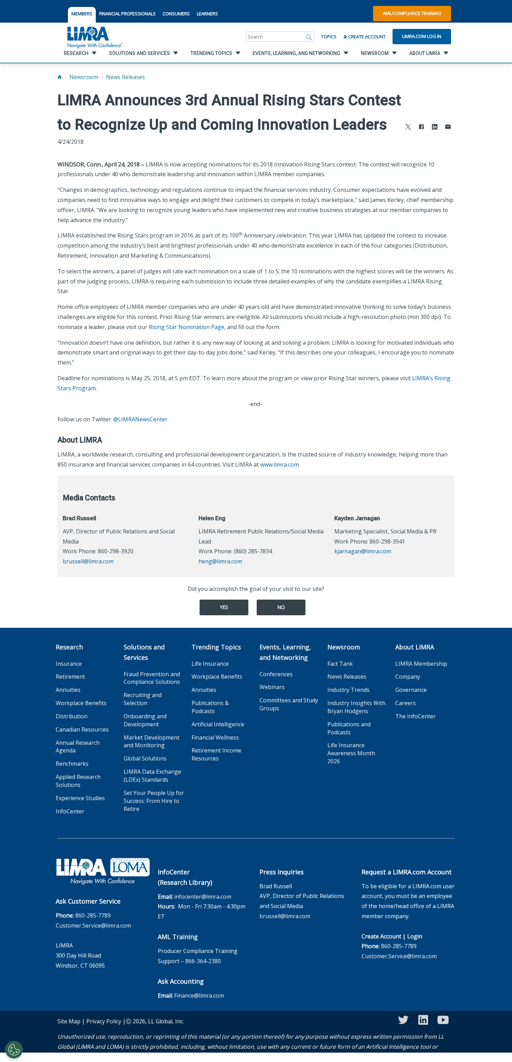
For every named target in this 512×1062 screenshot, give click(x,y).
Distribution (71, 716)
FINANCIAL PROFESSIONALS (127, 13)
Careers (405, 703)
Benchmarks (72, 763)
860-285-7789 (93, 915)
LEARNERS (207, 13)
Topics (328, 36)
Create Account (366, 36)
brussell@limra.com (88, 561)
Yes (224, 607)
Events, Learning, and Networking (285, 652)
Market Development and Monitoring (151, 741)
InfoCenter (70, 811)
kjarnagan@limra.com (362, 551)
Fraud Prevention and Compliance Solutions (152, 678)
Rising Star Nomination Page (186, 327)
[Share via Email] (448, 127)
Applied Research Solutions (78, 781)
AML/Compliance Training (412, 13)
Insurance (69, 663)
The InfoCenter (415, 716)
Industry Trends (348, 690)
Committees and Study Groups (288, 704)
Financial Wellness (215, 737)
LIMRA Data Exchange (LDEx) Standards (152, 775)
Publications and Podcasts (349, 728)
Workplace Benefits (81, 703)
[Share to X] (408, 127)
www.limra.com (279, 464)
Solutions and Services (144, 652)
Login (414, 936)
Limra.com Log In (421, 36)
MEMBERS (81, 13)
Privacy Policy (103, 1021)
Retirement (70, 676)
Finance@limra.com (199, 995)
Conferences (276, 674)
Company (407, 676)
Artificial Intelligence (218, 724)
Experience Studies (80, 798)
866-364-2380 (203, 961)
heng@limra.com (220, 561)
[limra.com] (94, 36)
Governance (411, 690)
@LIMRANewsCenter (140, 419)
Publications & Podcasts (210, 707)
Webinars (272, 687)
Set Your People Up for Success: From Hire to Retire (154, 801)
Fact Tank (340, 663)
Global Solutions (145, 758)
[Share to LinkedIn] (434, 127)
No (281, 607)
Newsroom (83, 77)
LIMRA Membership (421, 663)
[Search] (309, 36)
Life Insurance (210, 663)
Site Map (68, 1021)
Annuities (68, 690)
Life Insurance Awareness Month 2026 (351, 753)
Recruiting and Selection (143, 699)
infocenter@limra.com (202, 896)
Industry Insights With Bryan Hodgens (356, 707)
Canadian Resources (82, 729)
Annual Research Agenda (78, 747)
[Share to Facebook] (421, 127)
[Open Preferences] (14, 1050)
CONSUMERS (176, 13)
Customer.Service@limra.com (93, 925)
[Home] (59, 77)
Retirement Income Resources (216, 754)
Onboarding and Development (145, 720)
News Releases (125, 77)
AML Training (178, 936)
